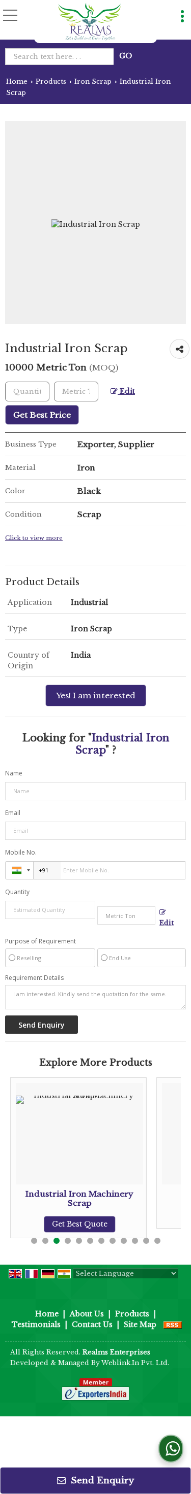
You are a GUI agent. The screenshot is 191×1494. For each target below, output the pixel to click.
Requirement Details (34, 977)
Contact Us (92, 1324)
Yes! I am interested (95, 695)
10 (135, 1241)
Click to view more (34, 537)
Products (51, 81)
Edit (126, 391)
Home (17, 81)
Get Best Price (42, 415)
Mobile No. (21, 852)
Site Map (140, 1324)
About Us (87, 1313)
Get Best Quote (74, 1224)
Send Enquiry (101, 1480)
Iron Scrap (93, 81)
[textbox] (62, 56)
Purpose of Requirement (40, 941)
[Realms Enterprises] (89, 22)
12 (157, 1241)
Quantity (17, 892)
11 (146, 1241)
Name (13, 773)
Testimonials (36, 1324)
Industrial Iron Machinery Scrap (75, 1198)
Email (12, 812)
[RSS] (172, 1324)
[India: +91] (19, 870)
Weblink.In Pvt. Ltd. (135, 1363)
